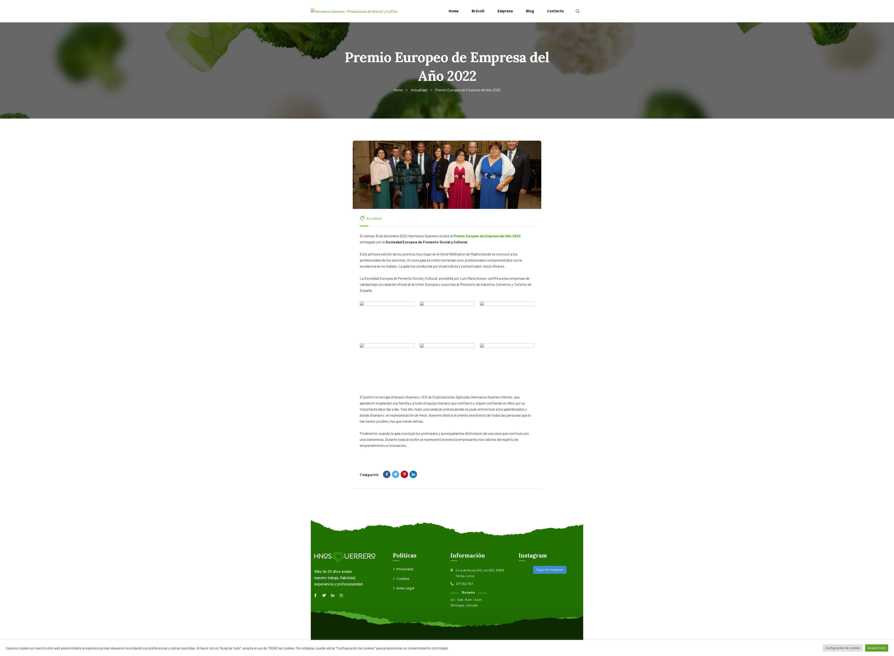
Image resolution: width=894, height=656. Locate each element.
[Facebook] (386, 474)
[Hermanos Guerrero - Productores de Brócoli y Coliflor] (354, 11)
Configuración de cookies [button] (843, 648)
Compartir (369, 474)
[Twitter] (395, 474)
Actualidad (419, 90)
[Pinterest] (404, 474)
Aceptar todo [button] (876, 648)
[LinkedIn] (413, 474)
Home (398, 90)
